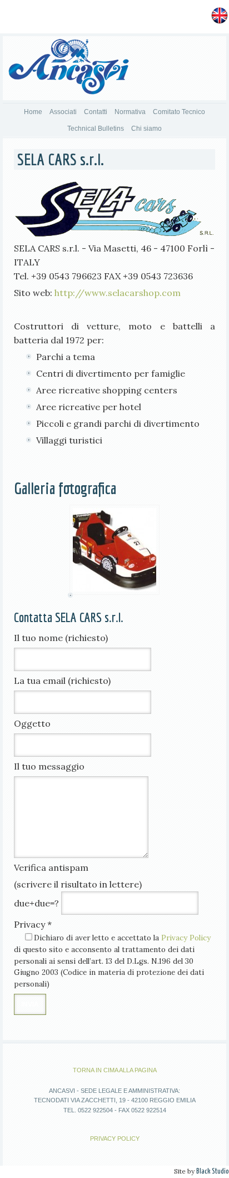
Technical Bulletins (95, 128)
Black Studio (212, 1171)
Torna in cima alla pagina (115, 1070)
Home (33, 112)
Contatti (95, 112)
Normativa (130, 112)
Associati (63, 112)
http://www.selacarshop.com (117, 292)
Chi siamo (146, 128)
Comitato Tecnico (179, 112)
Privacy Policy (186, 938)
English (192, 14)
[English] (219, 14)
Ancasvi (69, 69)
